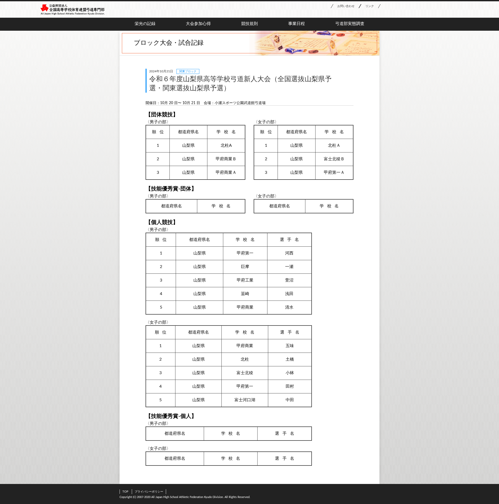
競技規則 (249, 24)
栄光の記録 (145, 24)
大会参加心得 (198, 24)
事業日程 (296, 24)
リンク (369, 6)
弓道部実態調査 (349, 24)
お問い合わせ (345, 6)
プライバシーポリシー (149, 491)
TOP (125, 491)
